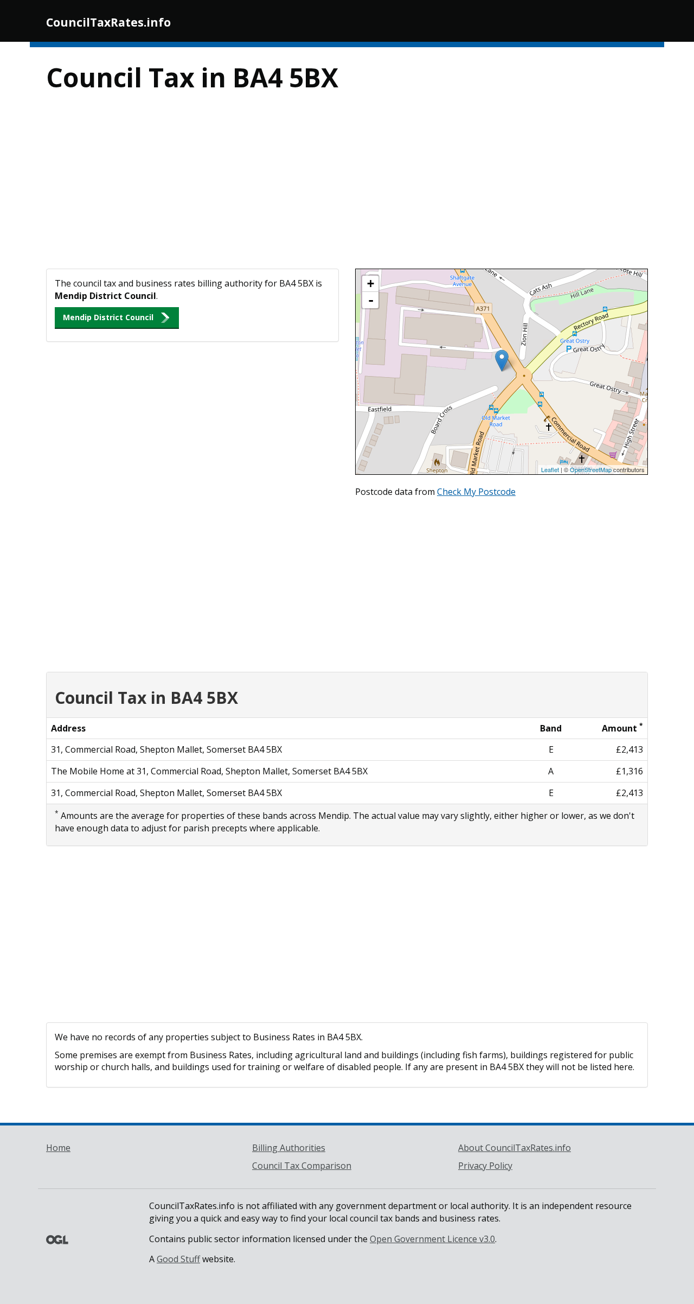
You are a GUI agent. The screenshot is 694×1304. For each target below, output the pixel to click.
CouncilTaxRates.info (108, 22)
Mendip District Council (108, 317)
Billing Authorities (288, 1148)
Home (58, 1148)
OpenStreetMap (591, 469)
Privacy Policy (485, 1166)
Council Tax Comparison (301, 1166)
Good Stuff (178, 1259)
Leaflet (550, 469)
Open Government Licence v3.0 (432, 1239)
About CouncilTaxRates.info (514, 1148)
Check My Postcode (476, 492)
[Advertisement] (347, 187)
